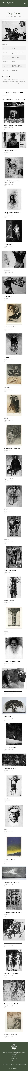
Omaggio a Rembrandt (10, 1034)
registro (23, 99)
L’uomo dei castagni (10, 768)
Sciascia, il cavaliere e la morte (13, 691)
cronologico (9, 99)
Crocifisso (7, 799)
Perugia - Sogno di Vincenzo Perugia (12, 213)
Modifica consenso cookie (21, 1064)
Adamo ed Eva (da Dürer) (11, 973)
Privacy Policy (5, 1064)
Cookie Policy (12, 1064)
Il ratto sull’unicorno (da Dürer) (13, 943)
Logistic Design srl (16, 1068)
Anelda (6, 418)
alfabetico (17, 99)
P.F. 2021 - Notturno (9, 859)
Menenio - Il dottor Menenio (12, 448)
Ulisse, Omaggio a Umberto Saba (13, 125)
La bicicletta (7, 357)
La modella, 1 (8, 296)
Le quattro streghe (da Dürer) (12, 912)
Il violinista (7, 387)
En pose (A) (7, 270)
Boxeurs (6, 539)
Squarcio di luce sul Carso (11, 882)
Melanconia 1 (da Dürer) (11, 1003)
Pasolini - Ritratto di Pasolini (12, 661)
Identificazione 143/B (10, 150)
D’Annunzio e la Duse (10, 327)
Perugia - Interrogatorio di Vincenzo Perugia (11, 181)
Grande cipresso (9, 600)
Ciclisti (6, 509)
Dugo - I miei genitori (10, 570)
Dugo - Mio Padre (9, 479)
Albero (6, 631)
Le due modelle (8, 244)
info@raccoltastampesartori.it (14, 1060)
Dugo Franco (14, 13)
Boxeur (6, 829)
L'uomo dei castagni (10, 747)
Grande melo (8, 716)
